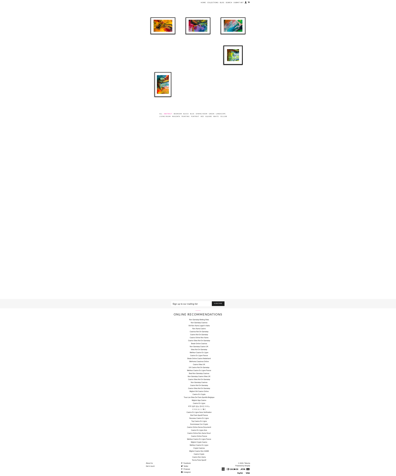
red (202, 116)
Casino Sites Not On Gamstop (199, 340)
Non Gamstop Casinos (199, 322)
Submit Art (238, 2)
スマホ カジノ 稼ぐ (199, 409)
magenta (176, 116)
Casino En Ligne (199, 403)
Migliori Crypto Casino (199, 442)
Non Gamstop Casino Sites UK (199, 376)
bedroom (178, 114)
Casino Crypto (199, 454)
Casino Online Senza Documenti (199, 427)
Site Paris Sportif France (199, 415)
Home (203, 2)
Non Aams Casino (199, 328)
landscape (221, 114)
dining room (201, 114)
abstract (168, 114)
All (160, 114)
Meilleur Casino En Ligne (199, 352)
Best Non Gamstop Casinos (199, 373)
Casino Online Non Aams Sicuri (199, 433)
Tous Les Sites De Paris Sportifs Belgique (199, 397)
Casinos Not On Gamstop (199, 331)
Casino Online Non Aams (199, 337)
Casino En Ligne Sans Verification (199, 412)
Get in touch (150, 466)
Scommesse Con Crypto (199, 424)
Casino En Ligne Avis (199, 430)
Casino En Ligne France (199, 355)
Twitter (185, 466)
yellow (223, 116)
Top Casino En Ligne (199, 421)
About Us (149, 463)
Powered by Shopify (242, 465)
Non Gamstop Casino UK (199, 346)
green (211, 114)
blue (192, 114)
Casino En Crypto (199, 394)
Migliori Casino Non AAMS (199, 451)
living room (165, 116)
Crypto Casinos (199, 448)
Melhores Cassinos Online (199, 361)
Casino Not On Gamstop (199, 334)
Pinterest (186, 469)
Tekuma (247, 463)
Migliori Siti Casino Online (199, 391)
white (216, 116)
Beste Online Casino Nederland (199, 358)
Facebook (187, 463)
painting (186, 116)
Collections (212, 2)
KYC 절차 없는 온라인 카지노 (199, 406)
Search (229, 2)
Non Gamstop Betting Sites (199, 319)
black (186, 114)
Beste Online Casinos (199, 343)
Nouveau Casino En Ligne (199, 418)
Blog (222, 2)
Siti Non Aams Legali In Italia (199, 325)
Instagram (187, 472)
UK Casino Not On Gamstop (199, 367)
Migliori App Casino (199, 400)
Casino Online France (199, 436)
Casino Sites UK (199, 364)
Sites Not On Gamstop (199, 349)
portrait (195, 116)
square (208, 116)
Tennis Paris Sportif (199, 460)
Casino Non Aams (199, 457)
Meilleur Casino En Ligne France (199, 370)
